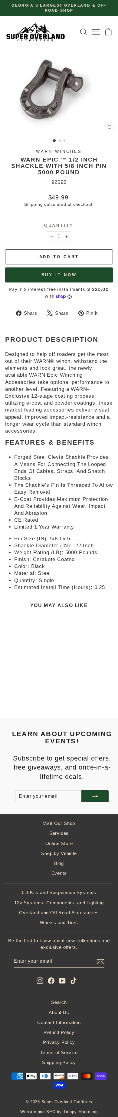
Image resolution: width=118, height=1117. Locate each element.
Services (59, 833)
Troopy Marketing (80, 1112)
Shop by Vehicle (59, 853)
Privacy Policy (59, 1042)
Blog (59, 863)
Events (59, 873)
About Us (59, 1012)
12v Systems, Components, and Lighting (59, 902)
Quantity (59, 225)
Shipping (33, 204)
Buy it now (59, 275)
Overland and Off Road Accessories (59, 912)
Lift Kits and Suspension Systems (59, 892)
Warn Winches (59, 151)
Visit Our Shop (59, 823)
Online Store (59, 843)
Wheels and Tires (59, 922)
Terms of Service (59, 1052)
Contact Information (59, 1022)
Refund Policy (59, 1032)
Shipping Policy (59, 1062)
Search (59, 1002)
